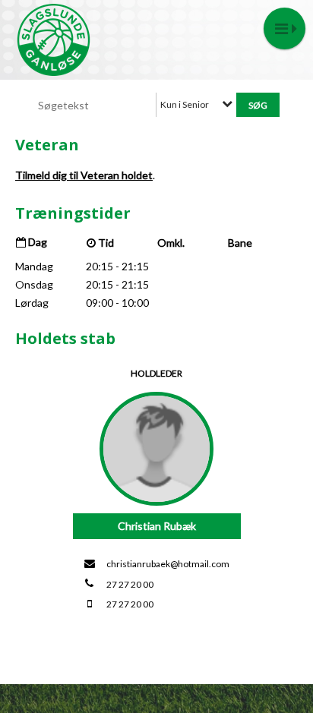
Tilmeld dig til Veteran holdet (84, 175)
